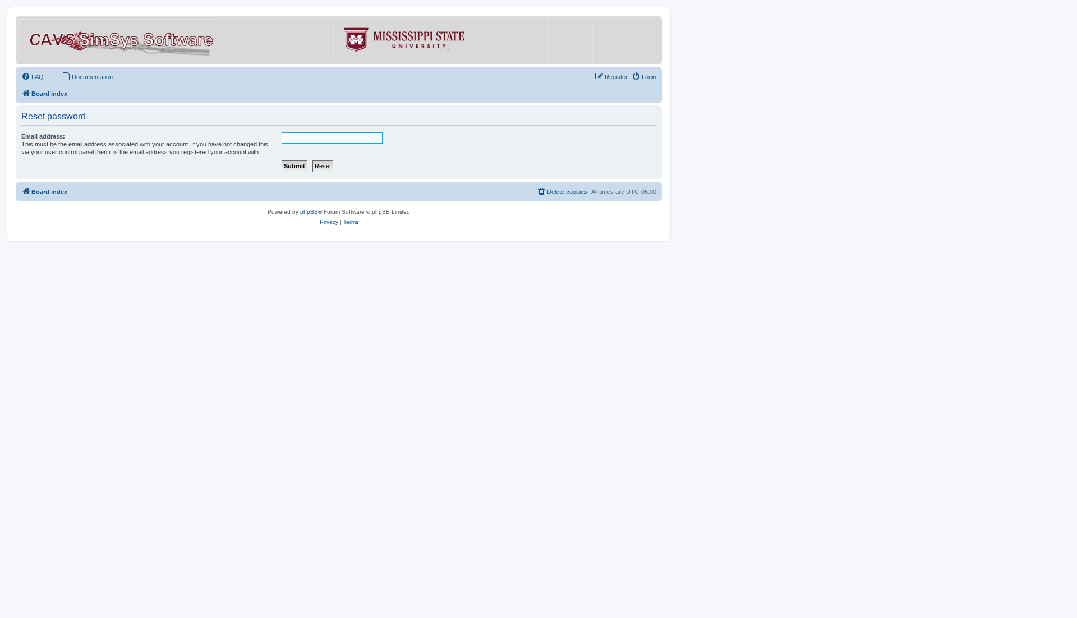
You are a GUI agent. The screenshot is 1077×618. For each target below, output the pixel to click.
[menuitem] (32, 77)
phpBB (309, 212)
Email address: (43, 136)
